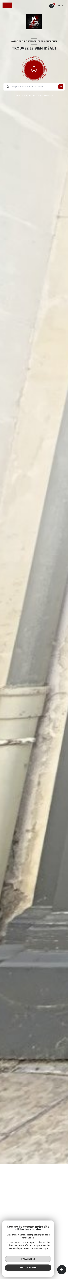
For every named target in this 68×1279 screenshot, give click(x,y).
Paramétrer (28, 1258)
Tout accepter (28, 1267)
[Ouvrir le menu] (7, 5)
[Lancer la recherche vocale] (34, 69)
